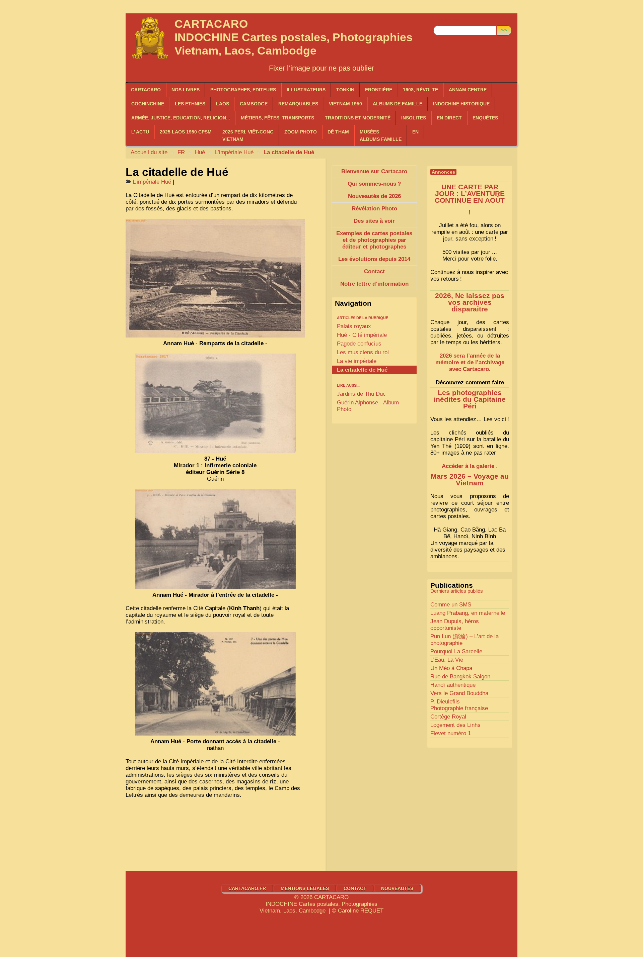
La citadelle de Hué (362, 370)
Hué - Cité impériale (362, 335)
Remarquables (298, 103)
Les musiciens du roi (363, 352)
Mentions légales (305, 888)
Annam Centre (468, 89)
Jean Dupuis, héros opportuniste (454, 624)
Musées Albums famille (381, 135)
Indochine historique (461, 103)
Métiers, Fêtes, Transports (277, 117)
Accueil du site (149, 152)
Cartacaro (146, 89)
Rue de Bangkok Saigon (460, 676)
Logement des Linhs (455, 725)
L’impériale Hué (234, 152)
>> (504, 30)
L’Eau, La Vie (446, 660)
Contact (355, 888)
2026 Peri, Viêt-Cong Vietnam (248, 135)
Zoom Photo (300, 131)
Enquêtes (485, 117)
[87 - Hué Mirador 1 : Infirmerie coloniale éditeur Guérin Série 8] (215, 403)
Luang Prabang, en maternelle (467, 613)
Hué (200, 152)
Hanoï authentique (453, 685)
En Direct (449, 117)
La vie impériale (356, 361)
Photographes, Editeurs (243, 89)
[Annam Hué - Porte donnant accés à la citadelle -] (215, 684)
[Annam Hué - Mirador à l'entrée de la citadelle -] (215, 539)
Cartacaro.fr (247, 888)
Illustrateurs (306, 89)
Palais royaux (354, 326)
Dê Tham (338, 131)
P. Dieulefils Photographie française (459, 704)
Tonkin (345, 89)
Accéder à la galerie (468, 466)
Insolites (413, 117)
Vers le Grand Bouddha (459, 693)
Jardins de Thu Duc (361, 394)
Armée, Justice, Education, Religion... (180, 117)
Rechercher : (449, 20)
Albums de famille (397, 103)
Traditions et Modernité (357, 117)
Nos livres (185, 89)
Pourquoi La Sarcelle (456, 651)
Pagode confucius (359, 344)
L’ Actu (140, 131)
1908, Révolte (420, 89)
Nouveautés (397, 888)
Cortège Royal (448, 716)
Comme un (450, 604)
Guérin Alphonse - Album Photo (368, 405)
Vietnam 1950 (345, 103)
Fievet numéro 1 (450, 733)
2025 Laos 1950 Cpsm (186, 131)
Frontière (378, 89)
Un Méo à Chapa (451, 668)
